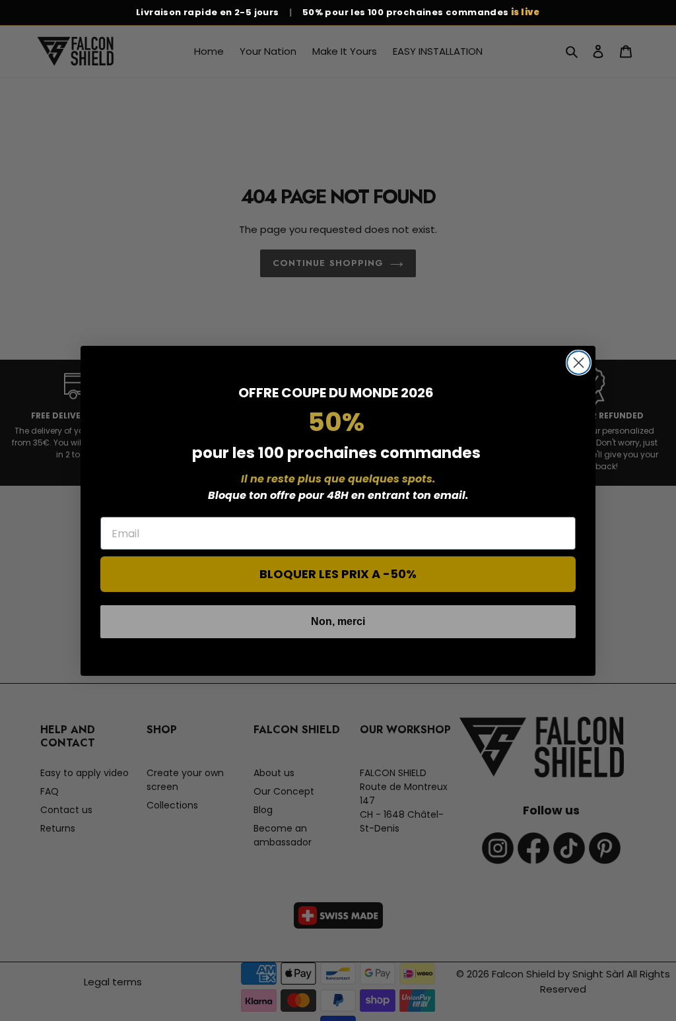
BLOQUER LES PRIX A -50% (338, 574)
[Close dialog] (578, 362)
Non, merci (338, 621)
